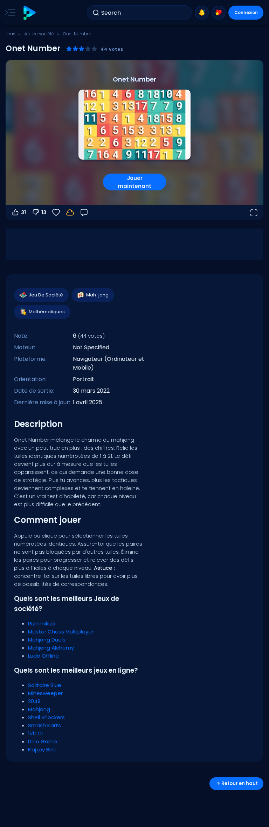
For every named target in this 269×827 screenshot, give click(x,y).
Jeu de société (39, 34)
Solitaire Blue (44, 685)
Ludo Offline (43, 655)
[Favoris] (219, 13)
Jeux (10, 34)
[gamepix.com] (29, 13)
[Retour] (84, 212)
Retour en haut (239, 783)
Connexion (246, 12)
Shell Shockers (46, 717)
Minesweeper (45, 693)
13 (43, 212)
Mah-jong (97, 295)
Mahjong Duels (46, 639)
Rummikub (41, 623)
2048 (34, 701)
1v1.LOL (36, 733)
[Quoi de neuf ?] (202, 13)
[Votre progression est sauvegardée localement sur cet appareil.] (70, 212)
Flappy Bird (42, 749)
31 (23, 212)
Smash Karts (44, 725)
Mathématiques (47, 311)
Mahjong (39, 709)
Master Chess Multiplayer (61, 631)
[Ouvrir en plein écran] (253, 212)
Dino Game (42, 741)
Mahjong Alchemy (51, 647)
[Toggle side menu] (9, 12)
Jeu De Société (46, 295)
